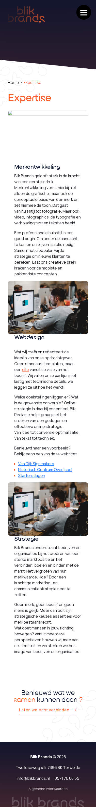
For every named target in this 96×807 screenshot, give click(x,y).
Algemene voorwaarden (48, 788)
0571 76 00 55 (67, 778)
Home (13, 82)
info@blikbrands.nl (33, 778)
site (25, 369)
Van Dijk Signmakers (36, 463)
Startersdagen (31, 475)
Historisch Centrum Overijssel (45, 469)
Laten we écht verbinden (44, 710)
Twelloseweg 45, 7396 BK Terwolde (48, 767)
